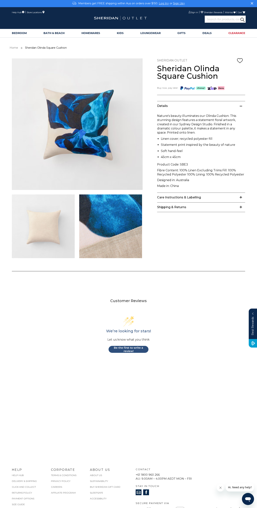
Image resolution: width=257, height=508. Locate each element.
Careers (56, 486)
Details (162, 106)
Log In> (164, 3)
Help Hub (18, 475)
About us (96, 475)
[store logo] (120, 18)
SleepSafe (96, 492)
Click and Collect (24, 486)
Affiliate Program (63, 492)
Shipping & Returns (171, 207)
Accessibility (98, 498)
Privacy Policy (60, 481)
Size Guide (18, 504)
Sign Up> (179, 3)
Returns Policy (22, 492)
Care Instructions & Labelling (179, 197)
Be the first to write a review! (128, 349)
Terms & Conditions (63, 475)
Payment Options (23, 498)
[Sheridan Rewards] (211, 12)
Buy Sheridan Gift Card (105, 486)
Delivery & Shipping (24, 481)
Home (14, 47)
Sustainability (99, 481)
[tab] (201, 106)
